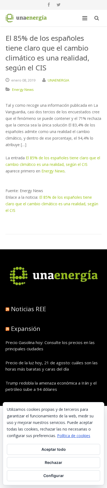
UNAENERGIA (58, 80)
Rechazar (53, 462)
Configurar (53, 475)
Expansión (25, 328)
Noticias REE (28, 309)
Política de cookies (73, 435)
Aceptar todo (53, 449)
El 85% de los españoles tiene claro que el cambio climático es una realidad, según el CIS (51, 204)
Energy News (23, 89)
